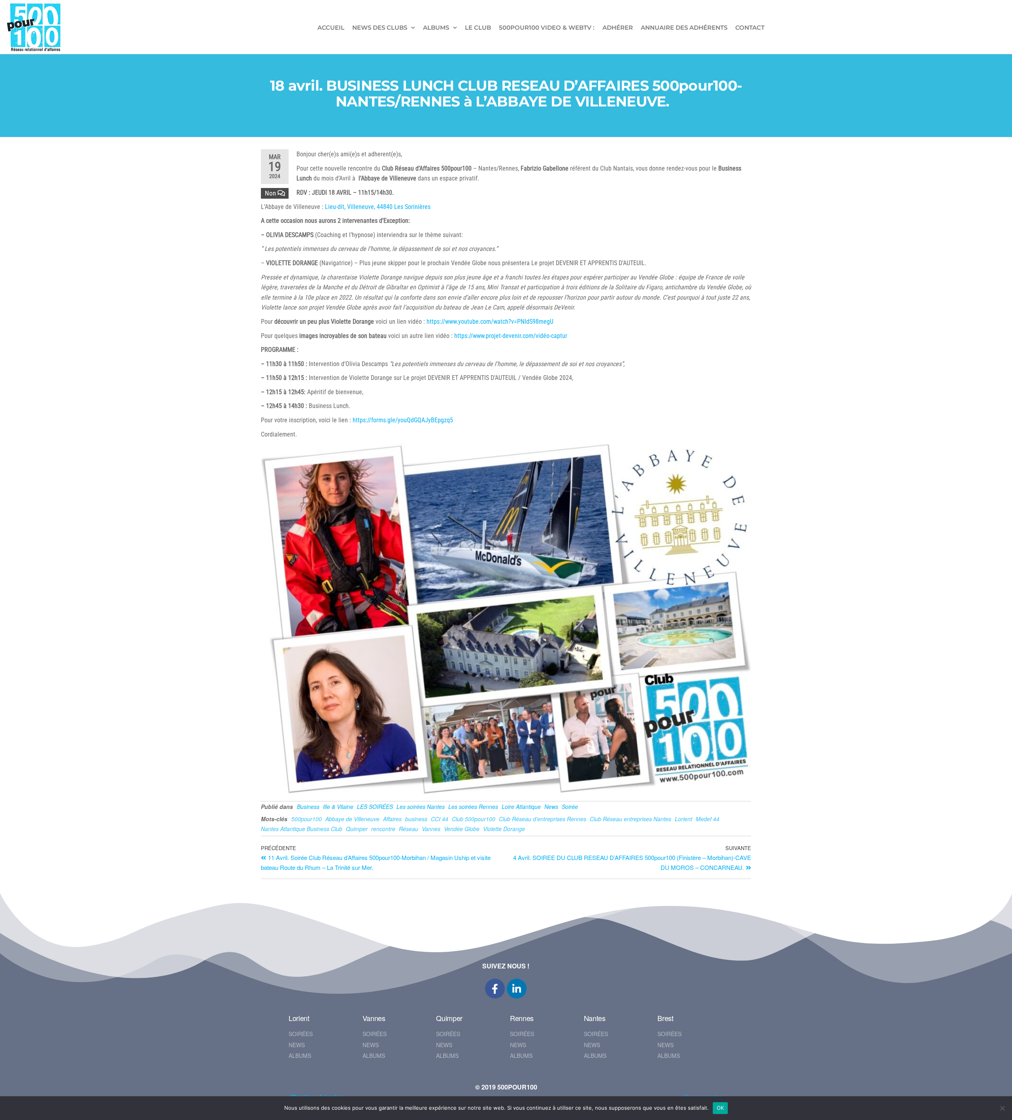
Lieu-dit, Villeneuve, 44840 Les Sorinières (377, 207)
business (416, 819)
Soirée (570, 807)
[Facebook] (495, 989)
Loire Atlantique (521, 807)
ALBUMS (436, 27)
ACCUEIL (330, 27)
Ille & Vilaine (338, 807)
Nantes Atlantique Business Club (301, 829)
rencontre (383, 829)
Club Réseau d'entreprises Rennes (542, 819)
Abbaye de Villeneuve (352, 819)
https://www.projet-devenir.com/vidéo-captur (510, 336)
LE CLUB (478, 27)
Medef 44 (707, 819)
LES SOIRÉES (375, 807)
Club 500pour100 (473, 819)
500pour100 (306, 819)
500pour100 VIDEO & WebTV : (547, 27)
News (551, 807)
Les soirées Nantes (420, 807)
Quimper (357, 829)
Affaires (392, 819)
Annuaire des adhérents (684, 27)
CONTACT (750, 27)
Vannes (431, 829)
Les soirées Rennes (473, 807)
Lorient (683, 819)
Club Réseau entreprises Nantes (630, 819)
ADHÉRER (617, 27)
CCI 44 (439, 819)
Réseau (408, 829)
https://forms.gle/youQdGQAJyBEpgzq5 (403, 420)
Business (308, 807)
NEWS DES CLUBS (379, 27)
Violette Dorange (504, 829)
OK (720, 1108)
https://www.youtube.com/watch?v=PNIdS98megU (490, 321)
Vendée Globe (462, 829)
